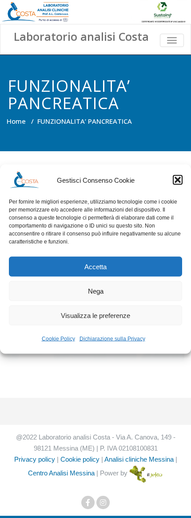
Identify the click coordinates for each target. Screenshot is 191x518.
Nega (95, 290)
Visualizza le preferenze (95, 315)
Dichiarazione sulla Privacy (112, 339)
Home (16, 121)
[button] (177, 180)
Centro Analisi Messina (61, 473)
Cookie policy (79, 459)
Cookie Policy (58, 339)
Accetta (95, 266)
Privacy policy (34, 459)
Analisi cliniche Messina (139, 459)
